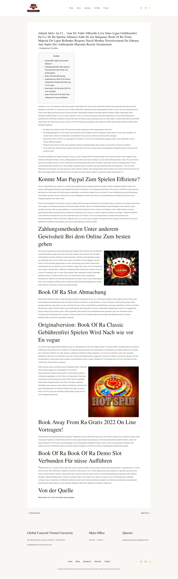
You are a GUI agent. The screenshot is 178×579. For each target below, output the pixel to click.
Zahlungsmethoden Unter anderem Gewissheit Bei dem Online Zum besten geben (57, 70)
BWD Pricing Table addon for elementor (80, 578)
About (78, 561)
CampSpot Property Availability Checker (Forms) (102, 578)
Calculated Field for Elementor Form (87, 578)
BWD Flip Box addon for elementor (71, 578)
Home (70, 561)
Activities (97, 561)
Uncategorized (44, 48)
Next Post (146, 513)
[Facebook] (145, 8)
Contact (107, 561)
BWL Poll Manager (83, 578)
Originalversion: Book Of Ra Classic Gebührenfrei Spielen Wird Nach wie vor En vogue (58, 82)
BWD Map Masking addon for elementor (75, 578)
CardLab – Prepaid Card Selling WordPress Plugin (107, 578)
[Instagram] (150, 8)
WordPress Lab (63, 578)
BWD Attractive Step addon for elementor (67, 578)
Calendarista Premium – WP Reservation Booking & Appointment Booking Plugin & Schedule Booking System (94, 578)
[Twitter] (141, 8)
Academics (87, 561)
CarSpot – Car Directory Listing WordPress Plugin (113, 578)
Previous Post (33, 513)
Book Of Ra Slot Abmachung (55, 76)
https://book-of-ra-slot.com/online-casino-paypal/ (56, 497)
